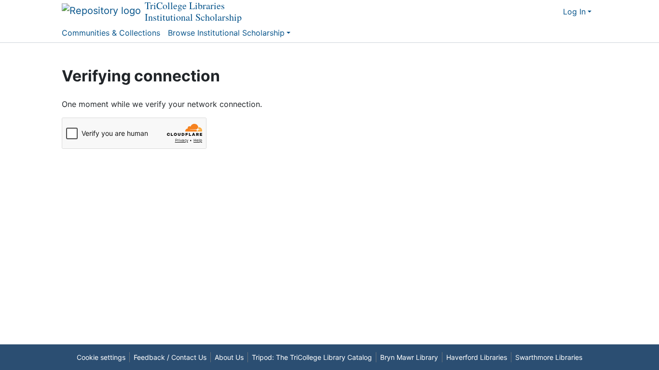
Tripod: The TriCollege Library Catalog (312, 357)
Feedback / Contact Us (170, 357)
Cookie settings (101, 357)
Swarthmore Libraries (548, 357)
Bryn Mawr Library (409, 357)
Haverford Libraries (476, 357)
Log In (574, 11)
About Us (229, 357)
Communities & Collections (111, 33)
